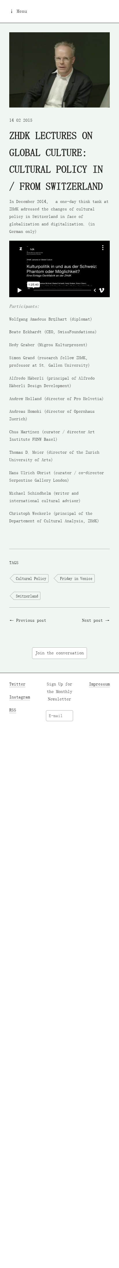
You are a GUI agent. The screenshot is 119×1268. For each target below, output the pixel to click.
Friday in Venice (76, 578)
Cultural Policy (31, 578)
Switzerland (27, 596)
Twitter (17, 684)
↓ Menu (18, 11)
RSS (12, 709)
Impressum (99, 684)
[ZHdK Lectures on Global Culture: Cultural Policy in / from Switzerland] (59, 70)
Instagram (19, 697)
